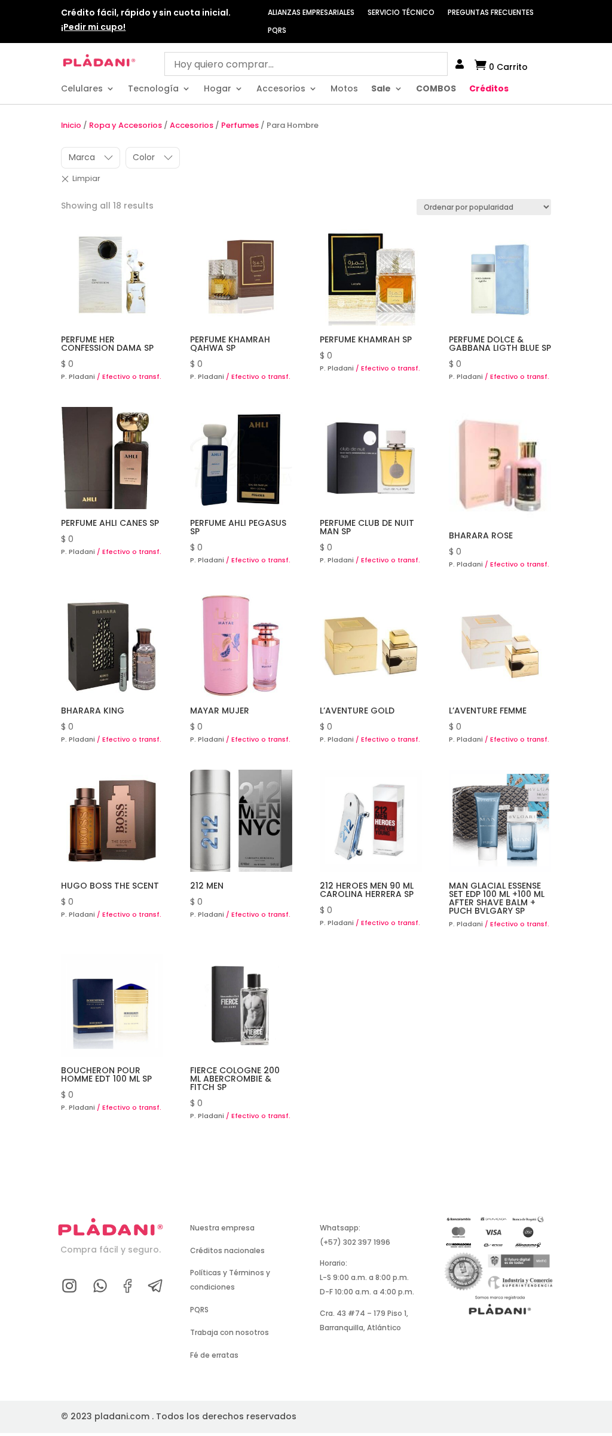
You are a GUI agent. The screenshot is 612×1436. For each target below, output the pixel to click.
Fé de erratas (214, 1355)
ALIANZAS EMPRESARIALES (311, 12)
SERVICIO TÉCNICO (401, 12)
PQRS (277, 30)
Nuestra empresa (222, 1228)
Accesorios (280, 89)
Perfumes (240, 125)
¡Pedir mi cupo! (93, 27)
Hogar (217, 89)
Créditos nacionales (227, 1250)
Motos (344, 89)
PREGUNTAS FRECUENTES (491, 12)
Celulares (82, 89)
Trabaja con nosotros (229, 1332)
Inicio (71, 125)
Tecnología (153, 89)
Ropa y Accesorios (125, 125)
